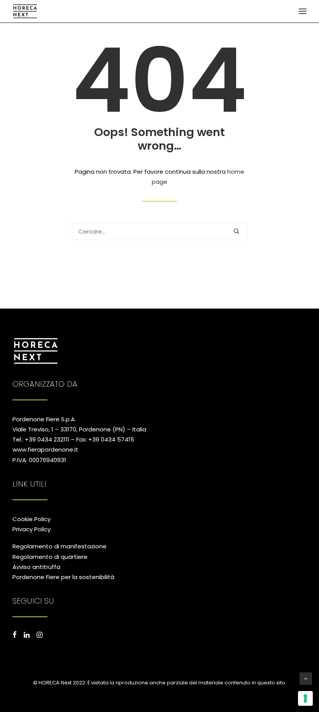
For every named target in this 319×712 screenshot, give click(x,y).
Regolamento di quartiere (50, 557)
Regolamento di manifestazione (59, 546)
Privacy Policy (31, 529)
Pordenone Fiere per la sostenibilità (63, 577)
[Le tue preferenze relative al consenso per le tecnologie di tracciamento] (305, 698)
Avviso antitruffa (36, 567)
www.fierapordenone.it (45, 449)
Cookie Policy (31, 519)
